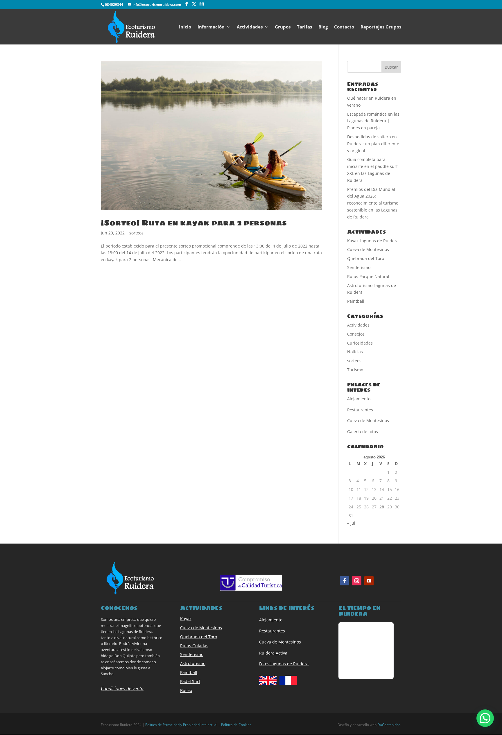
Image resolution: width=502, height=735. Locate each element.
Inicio (185, 27)
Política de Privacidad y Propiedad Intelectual (181, 724)
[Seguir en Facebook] (344, 580)
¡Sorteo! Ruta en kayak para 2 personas (194, 223)
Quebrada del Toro (365, 258)
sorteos (136, 233)
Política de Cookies (236, 724)
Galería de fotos (362, 431)
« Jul (351, 523)
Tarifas (304, 27)
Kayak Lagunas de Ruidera (373, 240)
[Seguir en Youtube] (369, 580)
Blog (323, 27)
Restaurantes (272, 631)
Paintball (355, 301)
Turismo (355, 369)
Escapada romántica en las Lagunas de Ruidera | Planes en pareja (373, 121)
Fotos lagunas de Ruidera (284, 663)
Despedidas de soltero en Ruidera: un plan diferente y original (373, 143)
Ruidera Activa (273, 653)
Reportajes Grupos (381, 27)
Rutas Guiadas (194, 645)
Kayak (185, 618)
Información (211, 27)
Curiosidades (360, 343)
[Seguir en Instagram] (356, 580)
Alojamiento (270, 620)
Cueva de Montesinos (368, 249)
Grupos (283, 27)
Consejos (356, 334)
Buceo (186, 690)
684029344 (114, 4)
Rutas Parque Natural (368, 276)
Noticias (355, 351)
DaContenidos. (389, 724)
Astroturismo (192, 663)
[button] (485, 718)
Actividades (250, 27)
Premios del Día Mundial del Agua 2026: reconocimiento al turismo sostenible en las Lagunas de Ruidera (372, 203)
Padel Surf (190, 681)
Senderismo (358, 267)
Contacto (344, 27)
